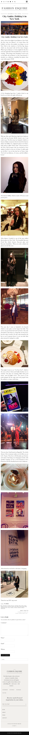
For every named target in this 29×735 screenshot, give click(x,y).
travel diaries (17, 607)
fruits (5, 606)
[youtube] (10, 1)
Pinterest (12, 689)
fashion (16, 605)
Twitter (4, 692)
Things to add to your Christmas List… (21, 612)
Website (3, 649)
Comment (4, 623)
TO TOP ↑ (14, 725)
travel (12, 607)
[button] (27, 1)
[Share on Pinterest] (8, 603)
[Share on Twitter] (6, 603)
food (20, 605)
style (9, 607)
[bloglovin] (12, 1)
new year (14, 606)
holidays (10, 606)
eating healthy (10, 605)
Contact (4, 717)
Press (3, 715)
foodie (2, 606)
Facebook (18, 689)
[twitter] (1, 1)
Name (3, 638)
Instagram (5, 689)
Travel (19, 13)
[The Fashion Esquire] (14, 8)
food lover (23, 605)
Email (2, 643)
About (4, 712)
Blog (3, 709)
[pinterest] (8, 1)
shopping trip (4, 607)
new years (19, 606)
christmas (4, 605)
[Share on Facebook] (4, 603)
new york (24, 606)
